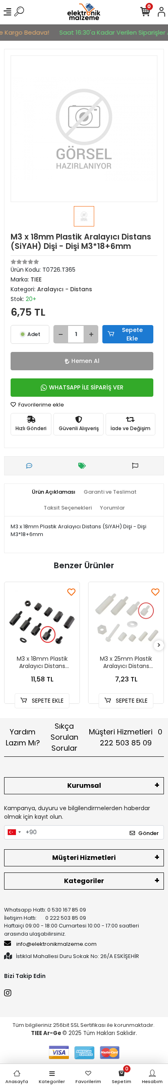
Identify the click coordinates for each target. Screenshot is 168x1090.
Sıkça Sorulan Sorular (64, 737)
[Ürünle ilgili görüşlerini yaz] (31, 466)
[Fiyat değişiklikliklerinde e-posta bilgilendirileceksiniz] (84, 466)
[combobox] (13, 832)
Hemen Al (85, 361)
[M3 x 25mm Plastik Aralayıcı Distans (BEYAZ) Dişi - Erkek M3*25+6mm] (126, 619)
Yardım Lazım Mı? (23, 737)
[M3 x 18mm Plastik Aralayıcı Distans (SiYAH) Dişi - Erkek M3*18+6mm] (42, 619)
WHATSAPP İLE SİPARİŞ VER (86, 387)
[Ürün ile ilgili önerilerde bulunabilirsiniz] (137, 466)
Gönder (148, 833)
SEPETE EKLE (47, 701)
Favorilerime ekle (40, 405)
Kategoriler (84, 881)
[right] (159, 645)
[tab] (53, 492)
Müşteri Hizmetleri (125, 737)
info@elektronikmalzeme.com (56, 944)
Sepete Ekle (132, 334)
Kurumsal (84, 785)
